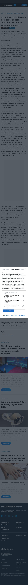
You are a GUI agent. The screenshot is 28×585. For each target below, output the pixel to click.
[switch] (23, 296)
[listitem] (14, 293)
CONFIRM (8, 310)
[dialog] (14, 292)
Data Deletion (6, 315)
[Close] (25, 269)
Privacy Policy (22, 315)
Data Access (14, 315)
